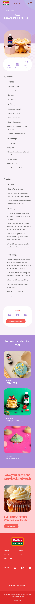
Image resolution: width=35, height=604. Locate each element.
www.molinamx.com (25, 579)
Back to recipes (10, 10)
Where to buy (8, 558)
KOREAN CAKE (11, 383)
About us (6, 554)
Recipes (21, 551)
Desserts (9, 381)
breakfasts (9, 418)
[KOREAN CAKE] (17, 364)
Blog (20, 554)
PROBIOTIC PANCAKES (15, 420)
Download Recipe (15, 321)
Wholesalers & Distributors (17, 585)
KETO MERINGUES (13, 458)
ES (28, 3)
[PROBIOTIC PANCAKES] (17, 401)
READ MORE (11, 526)
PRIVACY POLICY (17, 600)
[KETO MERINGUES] (17, 439)
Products (7, 551)
